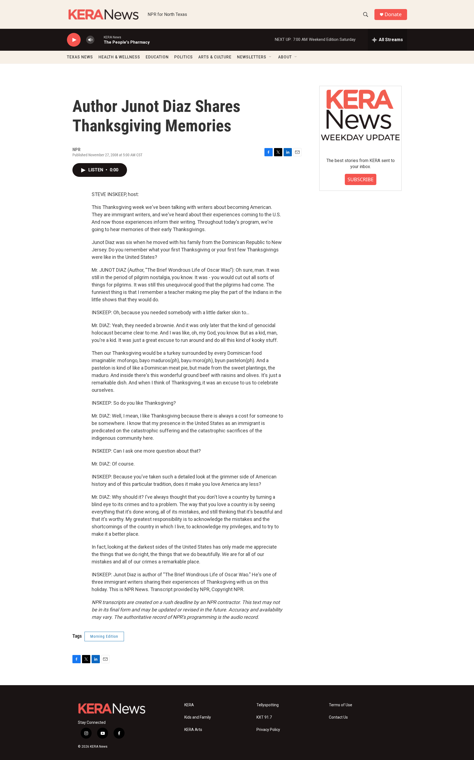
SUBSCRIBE (361, 179)
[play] (73, 40)
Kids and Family (197, 717)
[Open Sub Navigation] (270, 57)
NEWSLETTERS (251, 57)
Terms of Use (340, 705)
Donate (393, 14)
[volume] (90, 40)
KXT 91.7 (264, 717)
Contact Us (338, 717)
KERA (189, 705)
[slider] (99, 39)
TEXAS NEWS (80, 57)
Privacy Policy (268, 730)
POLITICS (183, 57)
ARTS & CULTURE (215, 57)
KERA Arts (193, 730)
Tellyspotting (267, 705)
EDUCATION (157, 57)
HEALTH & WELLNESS (119, 57)
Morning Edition (104, 636)
